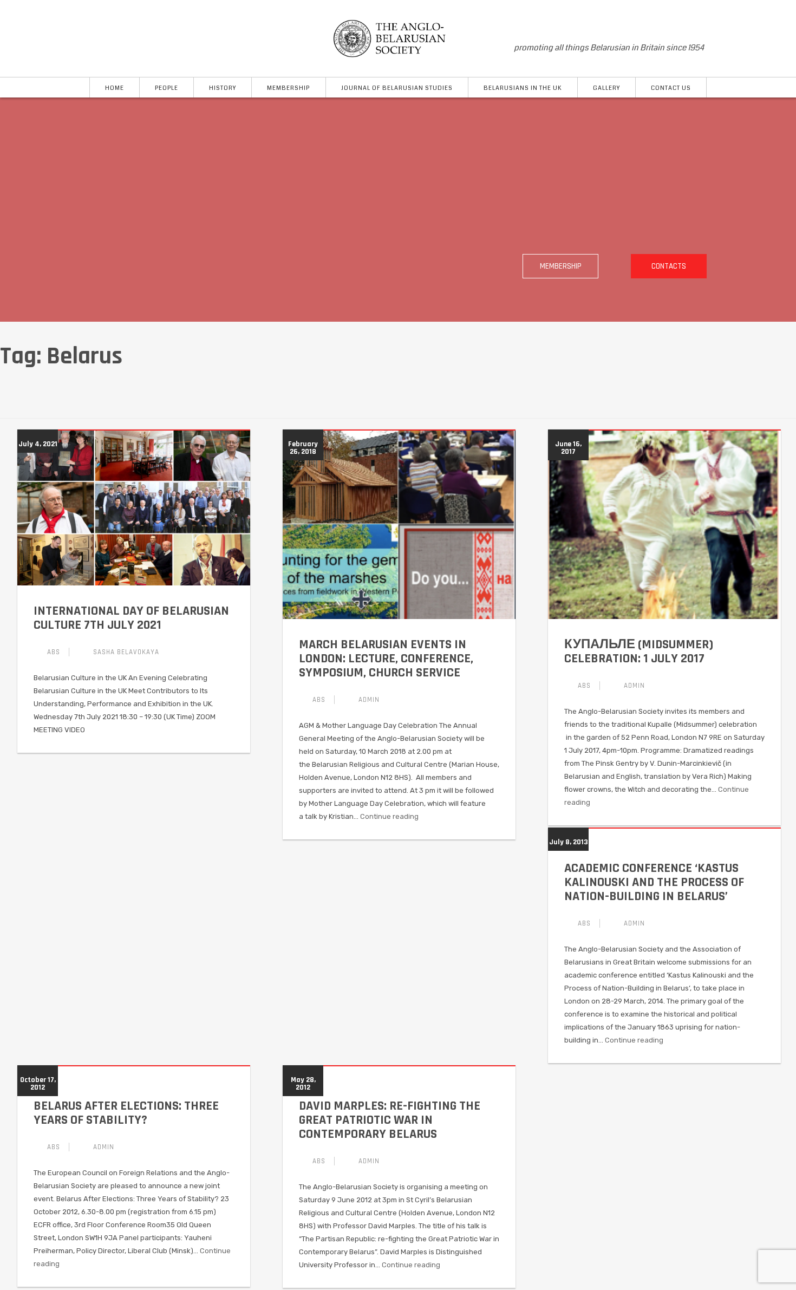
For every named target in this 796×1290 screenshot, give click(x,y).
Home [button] (114, 88)
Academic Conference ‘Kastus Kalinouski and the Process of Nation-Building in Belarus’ (654, 882)
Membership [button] (288, 88)
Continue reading (389, 816)
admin (369, 699)
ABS (53, 652)
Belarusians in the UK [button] (523, 88)
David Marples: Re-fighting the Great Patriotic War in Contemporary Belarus (389, 1120)
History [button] (222, 88)
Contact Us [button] (671, 88)
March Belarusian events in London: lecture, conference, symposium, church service (386, 658)
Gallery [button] (606, 88)
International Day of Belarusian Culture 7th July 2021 (131, 618)
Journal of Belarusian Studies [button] (397, 88)
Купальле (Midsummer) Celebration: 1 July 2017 (638, 651)
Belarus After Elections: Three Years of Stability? (126, 1113)
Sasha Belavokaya (126, 652)
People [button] (166, 88)
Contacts (668, 266)
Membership (561, 266)
